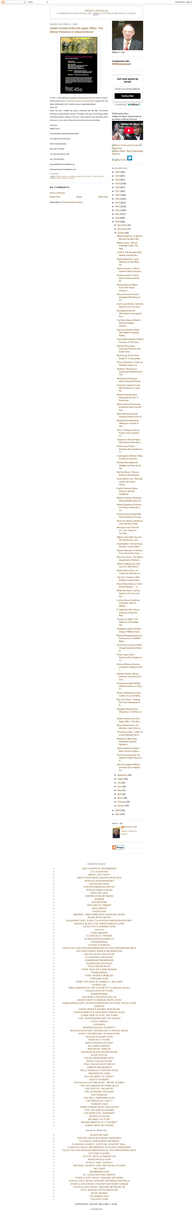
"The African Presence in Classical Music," (80, 101)
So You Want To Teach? (99, 1076)
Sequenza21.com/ (99, 1073)
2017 (117, 191)
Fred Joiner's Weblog (99, 975)
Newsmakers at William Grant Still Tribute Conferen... (127, 288)
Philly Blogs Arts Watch (99, 1064)
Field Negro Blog (99, 966)
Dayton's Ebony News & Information (99, 951)
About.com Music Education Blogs (99, 878)
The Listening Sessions (99, 1092)
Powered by (120, 104)
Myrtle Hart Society (99, 1163)
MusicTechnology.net (99, 1043)
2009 (117, 222)
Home (79, 197)
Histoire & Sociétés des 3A (99, 997)
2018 (117, 187)
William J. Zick (130, 827)
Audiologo (99, 911)
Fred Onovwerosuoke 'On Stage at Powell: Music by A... (129, 758)
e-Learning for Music (99, 957)
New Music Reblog (99, 1049)
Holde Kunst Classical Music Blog (99, 1000)
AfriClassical (97, 10)
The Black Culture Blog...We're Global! (99, 1083)
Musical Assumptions (99, 1037)
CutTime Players (99, 1153)
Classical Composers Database (99, 1141)
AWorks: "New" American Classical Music (99, 914)
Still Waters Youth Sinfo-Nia (99, 1190)
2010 (117, 218)
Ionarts (99, 1006)
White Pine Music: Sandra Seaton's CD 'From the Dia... (128, 593)
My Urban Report (99, 1046)
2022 (117, 172)
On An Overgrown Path (99, 1058)
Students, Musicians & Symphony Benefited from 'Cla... (129, 372)
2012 (117, 210)
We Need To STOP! (99, 1119)
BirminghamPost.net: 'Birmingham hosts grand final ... (129, 314)
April (119, 794)
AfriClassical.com (121, 64)
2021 (117, 176)
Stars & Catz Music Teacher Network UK (99, 1187)
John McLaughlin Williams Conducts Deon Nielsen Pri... (128, 767)
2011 (117, 214)
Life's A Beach (99, 1021)
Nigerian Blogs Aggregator (99, 1052)
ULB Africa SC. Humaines (99, 1113)
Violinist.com (99, 1199)
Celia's (99, 930)
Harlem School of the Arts (80, 176)
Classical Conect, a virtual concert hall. (99, 1144)
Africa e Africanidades (99, 881)
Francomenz (99, 973)
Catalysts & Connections (99, 927)
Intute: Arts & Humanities (99, 1156)
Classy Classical (99, 945)
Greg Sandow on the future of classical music (99, 988)
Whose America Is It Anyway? (99, 1122)
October (121, 233)
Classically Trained (99, 936)
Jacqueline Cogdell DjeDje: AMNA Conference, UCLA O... (129, 686)
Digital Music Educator (99, 954)
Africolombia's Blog (99, 890)
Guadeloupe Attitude (99, 991)
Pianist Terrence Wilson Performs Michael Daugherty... (127, 491)
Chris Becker (99, 933)
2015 (117, 199)
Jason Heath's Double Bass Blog (99, 1009)
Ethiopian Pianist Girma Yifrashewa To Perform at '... (129, 712)
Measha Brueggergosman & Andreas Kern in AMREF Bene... (129, 638)
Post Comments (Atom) (72, 202)
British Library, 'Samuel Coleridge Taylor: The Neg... (127, 246)
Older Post (103, 197)
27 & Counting (99, 872)
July (119, 783)
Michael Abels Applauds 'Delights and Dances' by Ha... (129, 465)
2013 (117, 206)
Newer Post (55, 197)
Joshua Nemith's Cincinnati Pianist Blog (99, 1012)
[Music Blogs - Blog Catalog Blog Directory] (127, 154)
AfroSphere (99, 902)
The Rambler (99, 1095)
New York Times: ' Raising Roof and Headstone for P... (128, 702)
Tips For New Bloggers (99, 1110)
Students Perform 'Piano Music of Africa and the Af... (128, 278)
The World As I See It (99, 1101)
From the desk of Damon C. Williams (99, 982)
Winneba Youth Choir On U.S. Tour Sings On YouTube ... (128, 530)
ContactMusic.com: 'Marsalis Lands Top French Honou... (129, 482)
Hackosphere (99, 994)
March (120, 798)
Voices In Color (99, 1116)
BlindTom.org (99, 1135)
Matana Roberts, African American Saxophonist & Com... (129, 677)
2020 (117, 180)
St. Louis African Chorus (99, 1175)
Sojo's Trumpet (99, 1080)
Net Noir (99, 1169)
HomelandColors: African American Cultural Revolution (99, 1003)
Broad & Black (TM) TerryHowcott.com (99, 924)
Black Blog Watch (99, 917)
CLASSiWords (99, 942)
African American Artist (99, 887)
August (120, 779)
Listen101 (99, 1024)
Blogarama (117, 148)
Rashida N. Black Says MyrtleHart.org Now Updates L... (127, 742)
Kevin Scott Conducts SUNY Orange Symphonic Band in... (129, 648)
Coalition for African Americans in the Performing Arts (99, 948)
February (121, 802)
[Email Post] (59, 173)
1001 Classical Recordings (99, 868)
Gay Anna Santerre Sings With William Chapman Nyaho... (128, 333)
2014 (117, 203)
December (122, 225)
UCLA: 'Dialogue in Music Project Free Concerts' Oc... (128, 433)
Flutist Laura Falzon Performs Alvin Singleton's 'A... (129, 449)
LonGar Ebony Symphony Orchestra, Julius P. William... (128, 603)
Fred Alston (62, 176)
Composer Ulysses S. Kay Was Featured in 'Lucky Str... (128, 388)
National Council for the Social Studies (99, 1166)
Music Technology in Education (99, 1034)
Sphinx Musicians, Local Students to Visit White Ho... (128, 262)
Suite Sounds (99, 1193)
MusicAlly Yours (99, 1040)
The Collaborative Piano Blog (99, 1086)
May (119, 790)
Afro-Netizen (99, 893)
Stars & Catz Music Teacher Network (99, 1178)
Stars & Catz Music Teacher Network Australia (99, 1181)
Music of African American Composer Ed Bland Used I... (129, 667)
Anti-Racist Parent (99, 905)
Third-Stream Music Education (99, 1107)
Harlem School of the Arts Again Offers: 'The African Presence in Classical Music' (76, 30)
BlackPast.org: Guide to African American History (99, 921)
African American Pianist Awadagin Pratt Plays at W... (128, 297)
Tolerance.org (99, 1196)
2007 (117, 814)
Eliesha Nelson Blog (99, 963)
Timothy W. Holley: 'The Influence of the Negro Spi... (128, 622)
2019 (117, 184)
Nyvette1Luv (99, 1055)
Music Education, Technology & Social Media (99, 1031)
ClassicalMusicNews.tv (99, 939)
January (121, 806)
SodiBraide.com (99, 1172)
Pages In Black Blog (99, 1061)
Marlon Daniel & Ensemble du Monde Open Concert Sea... (129, 407)
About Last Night (99, 875)
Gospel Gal (99, 985)
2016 (117, 195)
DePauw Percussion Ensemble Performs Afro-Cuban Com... (129, 349)
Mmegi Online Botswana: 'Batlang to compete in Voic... (128, 423)
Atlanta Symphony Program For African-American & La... (129, 507)
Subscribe (128, 96)
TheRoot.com (99, 1104)
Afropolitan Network (99, 896)
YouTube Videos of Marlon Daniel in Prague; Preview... (128, 323)
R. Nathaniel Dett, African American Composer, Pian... (128, 613)
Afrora (99, 899)
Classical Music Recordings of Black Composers (99, 1147)
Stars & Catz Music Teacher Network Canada (99, 1184)
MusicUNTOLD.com (99, 1159)
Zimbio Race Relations (99, 1125)
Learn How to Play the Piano (99, 1015)
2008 (117, 810)
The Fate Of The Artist (99, 1089)
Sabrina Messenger (99, 1067)
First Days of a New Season (99, 969)
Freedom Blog (99, 979)
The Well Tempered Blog (99, 1098)
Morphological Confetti (99, 1028)
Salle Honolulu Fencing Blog (99, 1070)
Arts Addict (99, 908)
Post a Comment (57, 193)
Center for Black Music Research (99, 1138)
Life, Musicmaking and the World (99, 1018)
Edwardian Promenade (99, 960)
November (122, 229)
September (122, 775)
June (119, 786)
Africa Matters (99, 884)
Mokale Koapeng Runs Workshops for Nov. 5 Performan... (127, 398)
